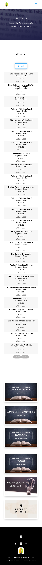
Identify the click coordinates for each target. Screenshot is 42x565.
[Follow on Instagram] (21, 543)
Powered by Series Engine (21, 363)
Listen (24, 81)
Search (21, 66)
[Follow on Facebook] (16, 543)
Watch (18, 81)
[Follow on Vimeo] (26, 543)
